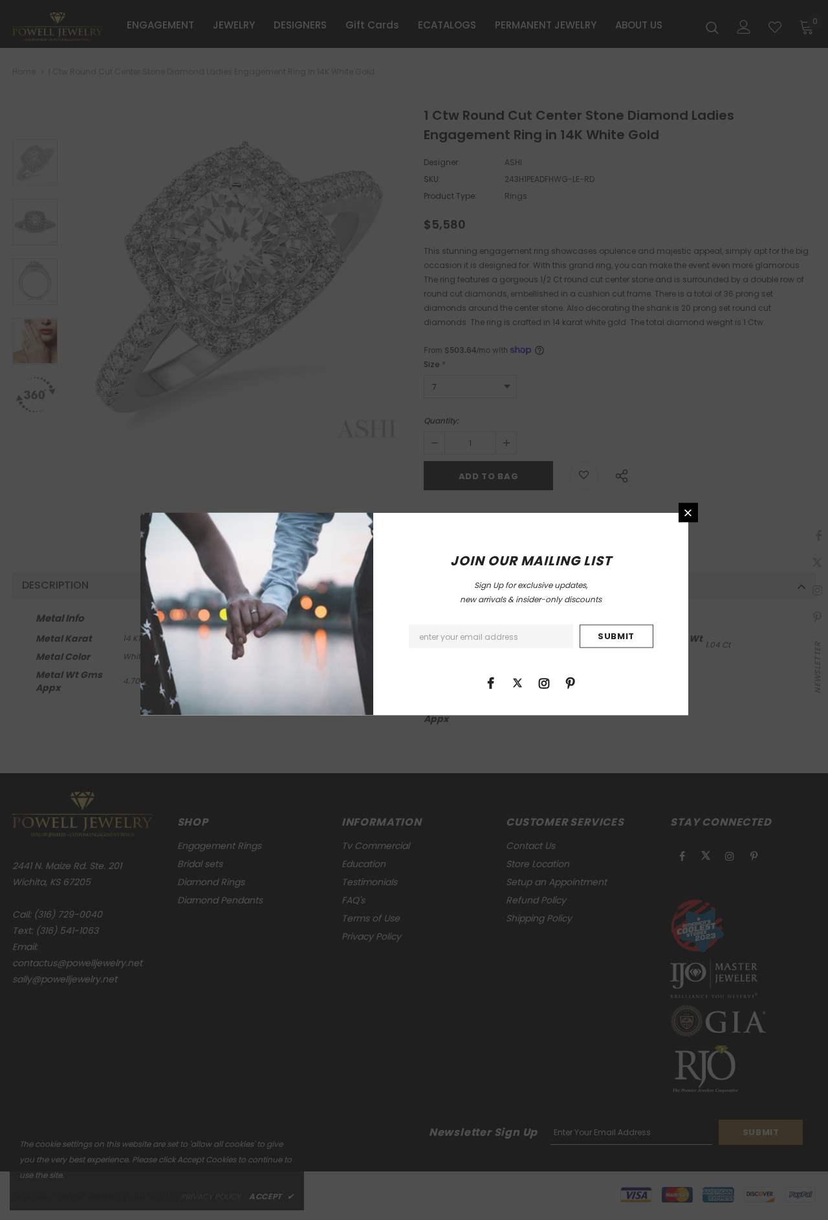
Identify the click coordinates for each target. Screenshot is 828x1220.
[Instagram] (544, 682)
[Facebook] (491, 682)
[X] (517, 682)
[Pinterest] (570, 682)
